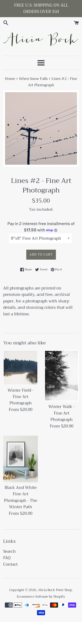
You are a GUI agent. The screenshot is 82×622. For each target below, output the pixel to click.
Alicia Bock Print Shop (55, 590)
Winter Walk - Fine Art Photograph (61, 413)
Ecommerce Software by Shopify (41, 596)
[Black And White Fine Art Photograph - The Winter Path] (20, 459)
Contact (10, 564)
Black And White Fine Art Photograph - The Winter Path (20, 497)
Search (9, 551)
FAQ (7, 557)
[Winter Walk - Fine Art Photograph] (61, 376)
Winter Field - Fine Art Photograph (21, 397)
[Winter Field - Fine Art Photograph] (20, 367)
